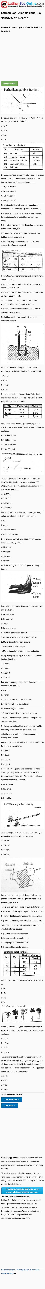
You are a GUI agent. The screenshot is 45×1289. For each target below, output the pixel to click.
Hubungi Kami (23, 1270)
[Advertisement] (22, 57)
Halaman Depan (8, 1270)
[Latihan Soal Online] (22, 7)
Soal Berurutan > (11, 1099)
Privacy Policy (7, 1273)
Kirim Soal (34, 1270)
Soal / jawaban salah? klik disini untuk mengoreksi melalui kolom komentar (22, 1190)
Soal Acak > (9, 1105)
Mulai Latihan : (9, 83)
